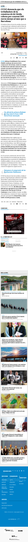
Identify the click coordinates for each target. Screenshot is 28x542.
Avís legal (4, 508)
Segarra (12, 487)
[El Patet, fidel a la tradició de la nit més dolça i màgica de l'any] (14, 401)
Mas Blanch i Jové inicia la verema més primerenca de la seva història (14, 245)
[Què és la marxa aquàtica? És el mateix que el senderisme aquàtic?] (14, 306)
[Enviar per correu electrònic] (11, 58)
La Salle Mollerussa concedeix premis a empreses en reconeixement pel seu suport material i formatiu (13, 459)
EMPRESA (4, 484)
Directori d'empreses (4, 488)
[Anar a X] (15, 471)
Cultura (4, 494)
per (4, 201)
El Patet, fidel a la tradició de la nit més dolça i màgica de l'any (13, 411)
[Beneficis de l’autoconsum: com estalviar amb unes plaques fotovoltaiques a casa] (14, 354)
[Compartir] (14, 58)
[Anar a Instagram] (19, 471)
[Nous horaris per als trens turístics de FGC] (14, 283)
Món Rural (4, 479)
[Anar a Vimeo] (22, 471)
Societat (4, 482)
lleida (7, 201)
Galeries (21, 483)
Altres (3, 6)
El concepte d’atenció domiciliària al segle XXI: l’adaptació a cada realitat (12, 435)
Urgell (11, 494)
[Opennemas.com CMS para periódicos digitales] (14, 519)
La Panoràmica (5, 491)
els (10, 201)
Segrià (11, 489)
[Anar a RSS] (24, 471)
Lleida (11, 479)
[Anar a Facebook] (13, 471)
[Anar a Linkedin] (17, 471)
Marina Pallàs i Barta (6, 390)
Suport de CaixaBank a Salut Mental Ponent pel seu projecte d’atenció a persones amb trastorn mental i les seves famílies (14, 342)
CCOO (3, 61)
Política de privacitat (7, 505)
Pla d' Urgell (13, 484)
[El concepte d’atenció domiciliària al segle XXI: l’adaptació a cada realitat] (14, 424)
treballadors (19, 201)
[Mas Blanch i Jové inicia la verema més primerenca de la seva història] (3, 245)
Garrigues (12, 482)
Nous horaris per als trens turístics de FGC (13, 293)
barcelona (14, 201)
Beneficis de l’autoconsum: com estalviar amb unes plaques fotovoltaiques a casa (14, 365)
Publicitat (4, 503)
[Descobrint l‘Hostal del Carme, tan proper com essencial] (14, 377)
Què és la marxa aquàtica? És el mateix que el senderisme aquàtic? (13, 317)
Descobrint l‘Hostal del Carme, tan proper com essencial (12, 388)
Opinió (20, 481)
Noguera (12, 492)
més (2, 201)
